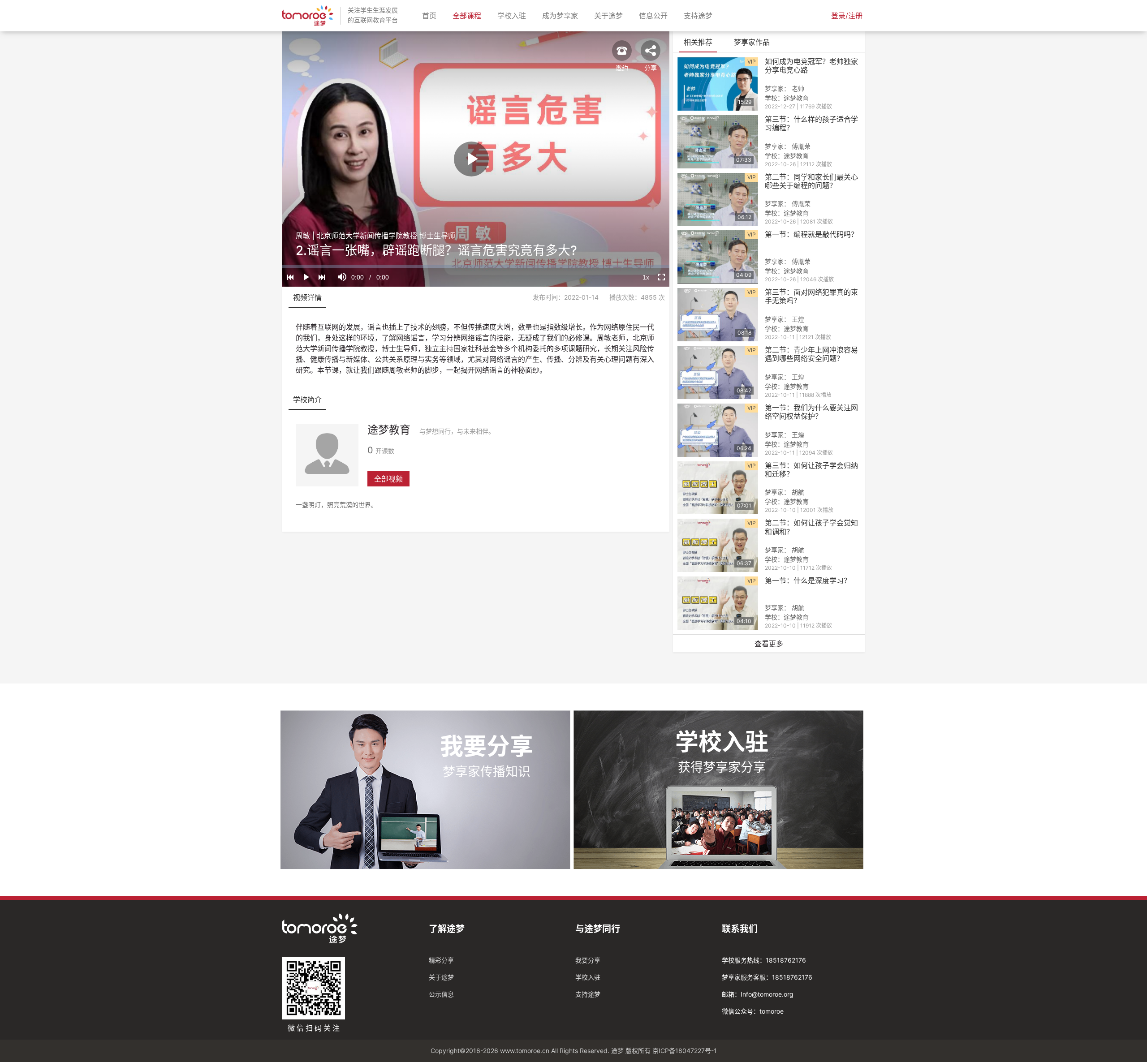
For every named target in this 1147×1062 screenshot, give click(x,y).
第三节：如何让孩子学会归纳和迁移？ (811, 469)
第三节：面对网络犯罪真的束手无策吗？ (811, 296)
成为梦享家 (562, 15)
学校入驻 (513, 15)
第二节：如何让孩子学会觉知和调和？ (811, 527)
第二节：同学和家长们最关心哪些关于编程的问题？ (811, 181)
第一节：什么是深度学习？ (808, 580)
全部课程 (469, 15)
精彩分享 (441, 960)
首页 (431, 15)
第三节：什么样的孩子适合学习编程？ (811, 123)
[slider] (475, 266)
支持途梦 (700, 15)
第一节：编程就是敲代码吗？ (811, 234)
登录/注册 (846, 15)
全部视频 (388, 478)
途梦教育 (388, 429)
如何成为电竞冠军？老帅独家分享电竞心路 (811, 65)
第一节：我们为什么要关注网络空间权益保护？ (811, 412)
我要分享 (587, 960)
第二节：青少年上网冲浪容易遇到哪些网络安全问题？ (811, 354)
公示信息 (441, 994)
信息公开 (655, 15)
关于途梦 (610, 15)
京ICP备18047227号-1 (684, 1050)
